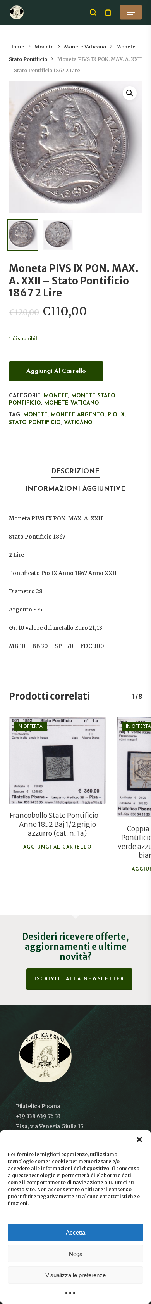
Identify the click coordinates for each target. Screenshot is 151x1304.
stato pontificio (35, 423)
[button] (139, 1139)
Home (16, 46)
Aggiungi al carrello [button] (57, 847)
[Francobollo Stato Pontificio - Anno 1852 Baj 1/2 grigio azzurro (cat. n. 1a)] (57, 760)
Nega (75, 1253)
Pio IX (116, 415)
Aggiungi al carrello (56, 371)
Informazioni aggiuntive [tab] (75, 489)
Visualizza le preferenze (75, 1275)
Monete (44, 46)
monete (35, 415)
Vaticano (78, 423)
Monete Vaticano (85, 46)
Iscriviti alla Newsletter (79, 979)
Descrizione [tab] (75, 471)
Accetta (75, 1232)
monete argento (78, 415)
